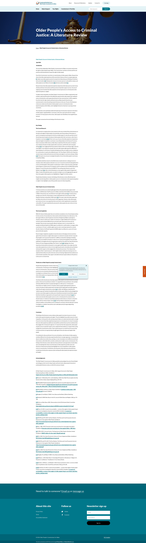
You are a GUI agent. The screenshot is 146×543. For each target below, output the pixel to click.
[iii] (54, 82)
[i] (36, 79)
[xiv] (44, 276)
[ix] (44, 170)
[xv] (56, 289)
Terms (37, 514)
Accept (63, 274)
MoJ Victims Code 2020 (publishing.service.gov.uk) (47, 438)
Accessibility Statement (41, 517)
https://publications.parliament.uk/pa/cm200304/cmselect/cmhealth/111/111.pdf (55, 406)
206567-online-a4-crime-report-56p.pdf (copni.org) (53, 433)
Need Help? (144, 271)
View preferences (82, 274)
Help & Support (46, 9)
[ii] (45, 81)
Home (37, 9)
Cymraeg (106, 3)
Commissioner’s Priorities (68, 9)
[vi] (48, 139)
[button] (86, 265)
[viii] (37, 156)
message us (78, 491)
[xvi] (73, 295)
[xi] (58, 197)
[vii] (40, 146)
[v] (47, 139)
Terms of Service (68, 541)
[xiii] (37, 441)
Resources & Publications (80, 3)
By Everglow (107, 537)
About (70, 3)
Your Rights (56, 9)
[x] (68, 193)
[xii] (63, 243)
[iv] (67, 82)
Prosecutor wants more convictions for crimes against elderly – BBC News (58, 428)
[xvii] (55, 300)
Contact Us (97, 3)
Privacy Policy (39, 511)
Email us (65, 491)
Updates (90, 3)
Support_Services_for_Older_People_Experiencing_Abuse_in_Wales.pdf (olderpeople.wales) (57, 374)
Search (106, 9)
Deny (73, 274)
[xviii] (42, 306)
